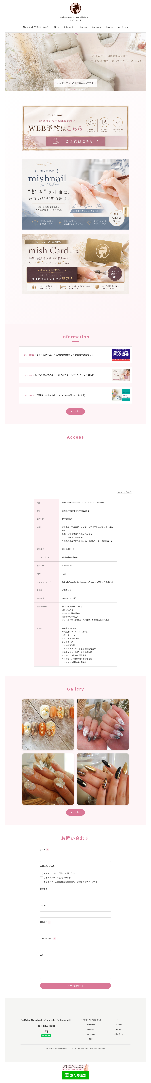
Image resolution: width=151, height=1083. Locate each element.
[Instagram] (46, 1031)
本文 (42, 955)
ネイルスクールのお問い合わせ (57, 878)
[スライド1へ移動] (66, 89)
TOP (90, 1039)
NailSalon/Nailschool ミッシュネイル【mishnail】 (46, 1020)
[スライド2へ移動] (69, 89)
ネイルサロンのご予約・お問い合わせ (60, 873)
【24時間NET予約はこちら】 (35, 27)
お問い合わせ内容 (47, 866)
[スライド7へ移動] (82, 89)
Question (96, 27)
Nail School (123, 27)
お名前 (44, 850)
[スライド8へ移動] (84, 89)
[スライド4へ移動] (74, 89)
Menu (56, 27)
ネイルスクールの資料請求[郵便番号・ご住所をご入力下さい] (70, 882)
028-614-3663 (46, 1026)
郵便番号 (43, 889)
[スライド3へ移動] (71, 89)
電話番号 (45, 922)
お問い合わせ (119, 1034)
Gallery (83, 27)
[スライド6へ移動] (79, 89)
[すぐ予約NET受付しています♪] (75, 128)
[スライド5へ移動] (77, 89)
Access (109, 27)
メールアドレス (47, 939)
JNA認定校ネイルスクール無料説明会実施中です (75, 83)
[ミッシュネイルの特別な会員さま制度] (75, 264)
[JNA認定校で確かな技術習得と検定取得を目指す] (75, 194)
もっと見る (75, 411)
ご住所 (43, 906)
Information (69, 27)
